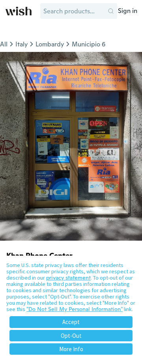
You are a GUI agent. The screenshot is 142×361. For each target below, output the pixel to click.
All (3, 44)
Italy (21, 44)
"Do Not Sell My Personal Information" (74, 309)
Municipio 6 (88, 44)
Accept (71, 322)
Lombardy (50, 44)
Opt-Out (71, 335)
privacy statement (68, 277)
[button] (111, 11)
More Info (71, 349)
